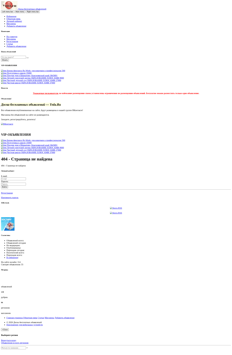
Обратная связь (13, 19)
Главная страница (14, 318)
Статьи (9, 44)
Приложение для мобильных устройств (24, 325)
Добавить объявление (16, 26)
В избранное (12, 257)
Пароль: (4, 181)
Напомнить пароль (9, 197)
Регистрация (12, 41)
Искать (5, 60)
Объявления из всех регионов (14, 343)
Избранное (11, 16)
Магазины (11, 23)
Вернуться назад (8, 340)
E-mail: (4, 176)
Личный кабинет (14, 21)
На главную (11, 36)
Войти (4, 187)
